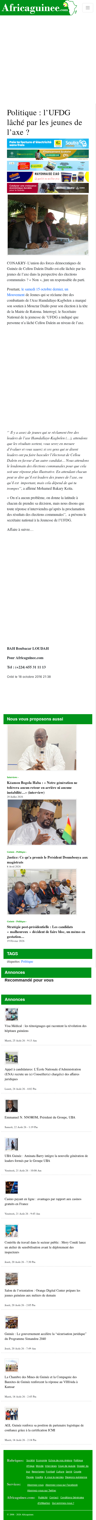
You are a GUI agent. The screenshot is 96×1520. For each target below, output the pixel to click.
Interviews (51, 1465)
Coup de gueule (66, 1465)
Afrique (30, 1465)
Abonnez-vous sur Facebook (61, 1484)
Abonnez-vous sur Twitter (41, 1490)
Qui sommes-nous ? (63, 1503)
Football (50, 1471)
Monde (40, 1465)
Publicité (43, 1497)
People (30, 1477)
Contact (53, 1497)
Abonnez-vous (35, 1484)
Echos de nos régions (60, 1460)
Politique (27, 961)
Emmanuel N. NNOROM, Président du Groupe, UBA (40, 1117)
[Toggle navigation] (87, 7)
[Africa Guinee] (38, 7)
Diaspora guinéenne (76, 1477)
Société (30, 1460)
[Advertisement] (48, 52)
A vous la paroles (54, 1477)
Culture (60, 1471)
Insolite (39, 1477)
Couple (77, 1471)
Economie (41, 1460)
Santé (69, 1471)
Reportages (38, 1471)
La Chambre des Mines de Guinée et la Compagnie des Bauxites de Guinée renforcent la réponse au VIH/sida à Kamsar (41, 1382)
